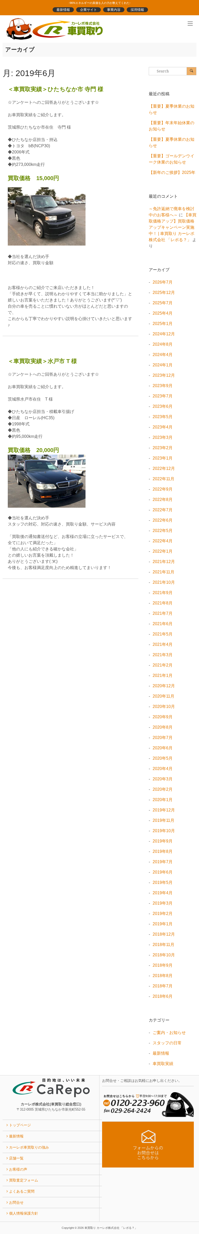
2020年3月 (163, 779)
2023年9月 (163, 385)
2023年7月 (163, 396)
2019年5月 (163, 882)
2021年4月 (163, 644)
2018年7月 (163, 986)
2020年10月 (164, 706)
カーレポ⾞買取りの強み (29, 1147)
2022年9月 (163, 489)
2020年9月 (163, 717)
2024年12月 (164, 334)
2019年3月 (163, 903)
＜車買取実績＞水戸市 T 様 (42, 361)
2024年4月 (163, 354)
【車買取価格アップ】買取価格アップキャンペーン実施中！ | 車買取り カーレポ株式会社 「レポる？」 (172, 227)
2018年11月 (163, 944)
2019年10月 (164, 831)
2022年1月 (163, 551)
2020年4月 (163, 768)
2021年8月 (163, 603)
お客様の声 (18, 1169)
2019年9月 (163, 841)
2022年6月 (163, 520)
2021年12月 (164, 561)
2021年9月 (163, 592)
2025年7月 (163, 303)
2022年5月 (163, 530)
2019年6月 (163, 872)
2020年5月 (163, 758)
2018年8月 (163, 975)
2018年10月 (164, 955)
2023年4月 (163, 427)
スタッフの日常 (167, 1043)
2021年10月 (164, 582)
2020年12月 (164, 686)
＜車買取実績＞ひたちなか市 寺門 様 (55, 89)
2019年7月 (163, 862)
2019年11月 (163, 820)
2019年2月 (163, 913)
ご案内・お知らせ (169, 1032)
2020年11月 (163, 696)
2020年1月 (163, 799)
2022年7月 (163, 510)
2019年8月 (163, 851)
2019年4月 (163, 893)
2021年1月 (163, 675)
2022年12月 (164, 468)
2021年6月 (163, 624)
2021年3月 (163, 655)
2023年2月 (163, 448)
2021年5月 (163, 634)
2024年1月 (163, 365)
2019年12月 (164, 810)
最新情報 (63, 10)
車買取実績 (163, 1063)
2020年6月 (163, 748)
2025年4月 (163, 313)
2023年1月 (163, 458)
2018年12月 (164, 934)
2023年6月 (163, 406)
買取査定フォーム (23, 1180)
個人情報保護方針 (23, 1213)
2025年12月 (164, 292)
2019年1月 (163, 924)
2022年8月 (163, 499)
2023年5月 (163, 417)
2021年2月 (163, 665)
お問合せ (16, 1202)
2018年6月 (163, 996)
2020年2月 (163, 789)
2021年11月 (163, 572)
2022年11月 (163, 479)
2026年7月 (163, 282)
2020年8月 (163, 727)
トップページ (20, 1125)
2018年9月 (163, 965)
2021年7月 (163, 613)
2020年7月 (163, 737)
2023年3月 (163, 437)
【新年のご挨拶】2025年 (172, 172)
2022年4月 (163, 541)
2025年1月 (163, 323)
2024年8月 (163, 344)
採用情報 (137, 10)
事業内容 (113, 10)
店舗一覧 (16, 1158)
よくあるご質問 (21, 1191)
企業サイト (88, 10)
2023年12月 (164, 375)
